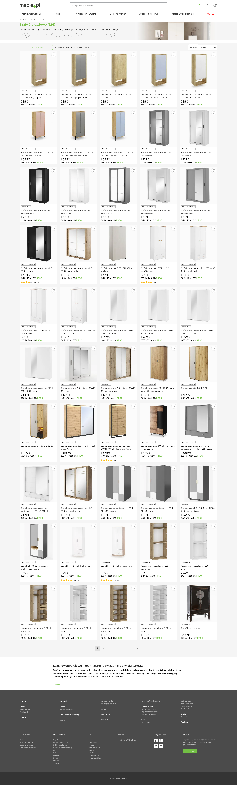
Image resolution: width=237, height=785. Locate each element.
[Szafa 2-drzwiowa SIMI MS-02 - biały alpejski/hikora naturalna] (158, 363)
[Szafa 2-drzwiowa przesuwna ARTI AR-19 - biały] (78, 185)
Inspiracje (56, 761)
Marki (91, 753)
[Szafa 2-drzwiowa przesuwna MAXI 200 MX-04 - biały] (38, 363)
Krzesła (63, 707)
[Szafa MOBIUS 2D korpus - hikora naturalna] (118, 70)
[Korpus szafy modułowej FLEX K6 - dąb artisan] (118, 603)
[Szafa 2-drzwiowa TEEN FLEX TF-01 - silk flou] (118, 243)
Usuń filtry (59, 47)
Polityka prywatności (61, 742)
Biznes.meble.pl (95, 758)
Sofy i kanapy (147, 706)
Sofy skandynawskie (148, 714)
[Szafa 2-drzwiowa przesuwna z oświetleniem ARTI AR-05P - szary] (198, 421)
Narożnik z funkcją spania (150, 701)
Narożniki (104, 720)
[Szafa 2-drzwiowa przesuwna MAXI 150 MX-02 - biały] (158, 305)
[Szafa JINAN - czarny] (198, 603)
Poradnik (56, 758)
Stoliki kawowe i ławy (69, 715)
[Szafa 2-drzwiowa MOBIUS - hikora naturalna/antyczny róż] (38, 128)
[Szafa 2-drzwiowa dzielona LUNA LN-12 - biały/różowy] (78, 305)
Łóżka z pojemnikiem (108, 704)
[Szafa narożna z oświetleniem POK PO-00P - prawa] (118, 483)
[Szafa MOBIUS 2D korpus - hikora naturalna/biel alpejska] (198, 70)
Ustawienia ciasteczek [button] (28, 748)
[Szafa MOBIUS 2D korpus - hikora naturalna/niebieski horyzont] (158, 70)
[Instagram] (161, 740)
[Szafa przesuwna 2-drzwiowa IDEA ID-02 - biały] (78, 363)
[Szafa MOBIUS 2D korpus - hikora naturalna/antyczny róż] (38, 70)
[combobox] (202, 47)
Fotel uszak (24, 712)
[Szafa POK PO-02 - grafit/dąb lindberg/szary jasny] (38, 541)
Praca (91, 745)
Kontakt (92, 740)
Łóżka (62, 720)
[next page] (137, 648)
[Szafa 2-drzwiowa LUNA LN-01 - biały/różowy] (38, 305)
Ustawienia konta (26, 745)
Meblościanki (106, 714)
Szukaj (163, 6)
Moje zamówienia (26, 742)
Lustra (103, 709)
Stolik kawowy (186, 706)
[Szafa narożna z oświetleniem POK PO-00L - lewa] (158, 483)
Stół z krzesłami (187, 704)
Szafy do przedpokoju (189, 717)
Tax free (56, 763)
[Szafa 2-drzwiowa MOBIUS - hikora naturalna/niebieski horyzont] (118, 128)
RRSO (39, 104)
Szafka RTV (185, 709)
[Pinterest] (156, 746)
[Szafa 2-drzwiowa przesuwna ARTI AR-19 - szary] (118, 185)
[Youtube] (161, 746)
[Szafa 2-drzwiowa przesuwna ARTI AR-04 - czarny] (38, 243)
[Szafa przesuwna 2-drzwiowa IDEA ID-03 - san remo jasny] (118, 363)
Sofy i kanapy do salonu (149, 709)
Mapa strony (94, 755)
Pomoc (56, 750)
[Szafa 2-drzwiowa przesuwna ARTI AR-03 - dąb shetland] (78, 243)
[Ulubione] (207, 5)
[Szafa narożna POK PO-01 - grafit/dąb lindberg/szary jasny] (198, 483)
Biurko (23, 701)
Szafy (183, 714)
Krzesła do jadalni (66, 709)
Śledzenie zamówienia (28, 740)
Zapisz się (190, 751)
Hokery (23, 717)
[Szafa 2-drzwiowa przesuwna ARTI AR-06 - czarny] (38, 185)
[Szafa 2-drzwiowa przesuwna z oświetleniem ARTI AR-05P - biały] (38, 483)
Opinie (91, 750)
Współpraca (93, 742)
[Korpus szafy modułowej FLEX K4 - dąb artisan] (158, 541)
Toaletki (184, 722)
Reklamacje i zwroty (60, 745)
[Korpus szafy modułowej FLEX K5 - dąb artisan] (38, 603)
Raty (55, 753)
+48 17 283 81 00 (127, 740)
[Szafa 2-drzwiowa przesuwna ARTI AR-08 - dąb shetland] (78, 483)
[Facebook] (156, 740)
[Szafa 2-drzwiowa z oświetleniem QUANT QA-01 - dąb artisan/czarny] (118, 421)
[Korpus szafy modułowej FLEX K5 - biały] (78, 603)
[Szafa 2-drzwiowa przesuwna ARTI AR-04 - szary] (198, 185)
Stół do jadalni (146, 722)
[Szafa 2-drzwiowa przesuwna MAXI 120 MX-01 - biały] (118, 305)
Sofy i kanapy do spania (149, 712)
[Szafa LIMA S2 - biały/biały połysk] (78, 541)
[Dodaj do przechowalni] (53, 55)
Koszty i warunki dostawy (62, 748)
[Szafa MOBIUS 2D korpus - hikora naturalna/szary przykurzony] (78, 70)
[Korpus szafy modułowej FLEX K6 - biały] (158, 603)
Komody (64, 701)
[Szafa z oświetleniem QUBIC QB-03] (38, 421)
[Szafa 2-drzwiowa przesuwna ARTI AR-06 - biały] (198, 128)
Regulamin (57, 740)
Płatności (56, 755)
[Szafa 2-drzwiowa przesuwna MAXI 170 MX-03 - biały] (198, 305)
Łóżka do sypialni (106, 701)
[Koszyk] (215, 5)
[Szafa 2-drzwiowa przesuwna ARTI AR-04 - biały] (158, 185)
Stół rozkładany (187, 701)
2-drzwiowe (76, 47)
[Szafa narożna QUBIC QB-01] (198, 363)
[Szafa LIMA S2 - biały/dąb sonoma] (118, 541)
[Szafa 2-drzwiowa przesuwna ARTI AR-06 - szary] (158, 128)
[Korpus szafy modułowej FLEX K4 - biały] (198, 541)
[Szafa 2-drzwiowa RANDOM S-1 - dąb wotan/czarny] (158, 421)
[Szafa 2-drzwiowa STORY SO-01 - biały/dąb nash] (158, 243)
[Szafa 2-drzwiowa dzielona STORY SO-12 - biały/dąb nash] (198, 243)
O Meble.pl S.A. (94, 748)
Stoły (143, 719)
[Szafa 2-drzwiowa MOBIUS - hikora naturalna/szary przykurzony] (78, 128)
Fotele (22, 707)
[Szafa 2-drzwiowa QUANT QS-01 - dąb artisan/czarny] (78, 421)
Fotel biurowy (25, 709)
